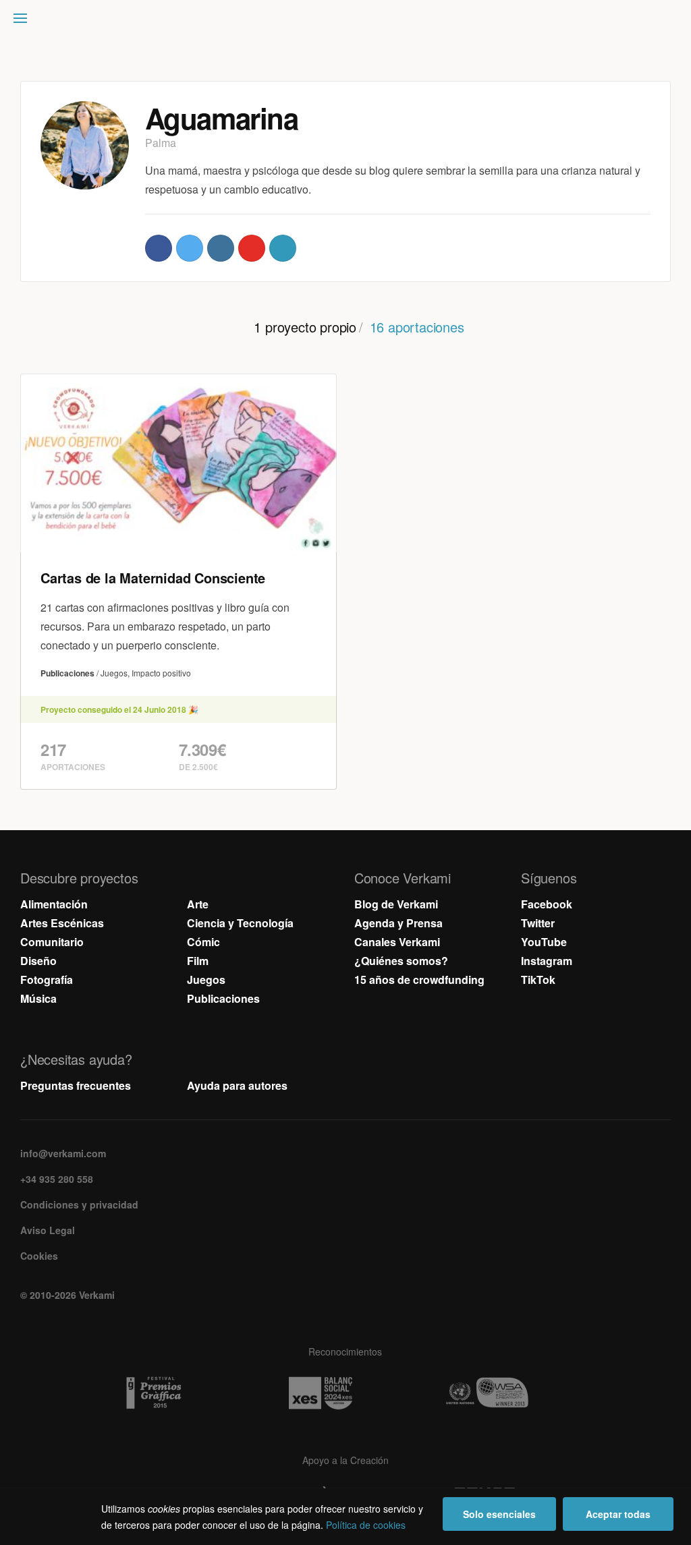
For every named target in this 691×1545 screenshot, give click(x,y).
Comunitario (52, 942)
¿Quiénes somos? (401, 960)
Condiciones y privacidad (79, 1204)
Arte (198, 904)
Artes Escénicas (62, 923)
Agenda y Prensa (398, 923)
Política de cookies (366, 1525)
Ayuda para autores (237, 1085)
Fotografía (46, 979)
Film (198, 960)
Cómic (203, 942)
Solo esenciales (499, 1514)
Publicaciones (223, 998)
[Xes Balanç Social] (345, 1393)
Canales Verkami (397, 942)
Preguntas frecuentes (75, 1085)
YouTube (544, 942)
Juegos (206, 979)
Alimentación (54, 904)
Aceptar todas (618, 1514)
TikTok (538, 979)
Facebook (546, 904)
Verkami (347, 21)
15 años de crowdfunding (419, 979)
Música (38, 998)
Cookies (39, 1255)
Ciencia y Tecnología (240, 923)
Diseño (38, 960)
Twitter (538, 923)
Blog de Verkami (396, 904)
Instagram (546, 960)
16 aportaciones (417, 327)
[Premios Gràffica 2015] (179, 1393)
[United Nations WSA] (512, 1393)
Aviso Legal (47, 1230)
